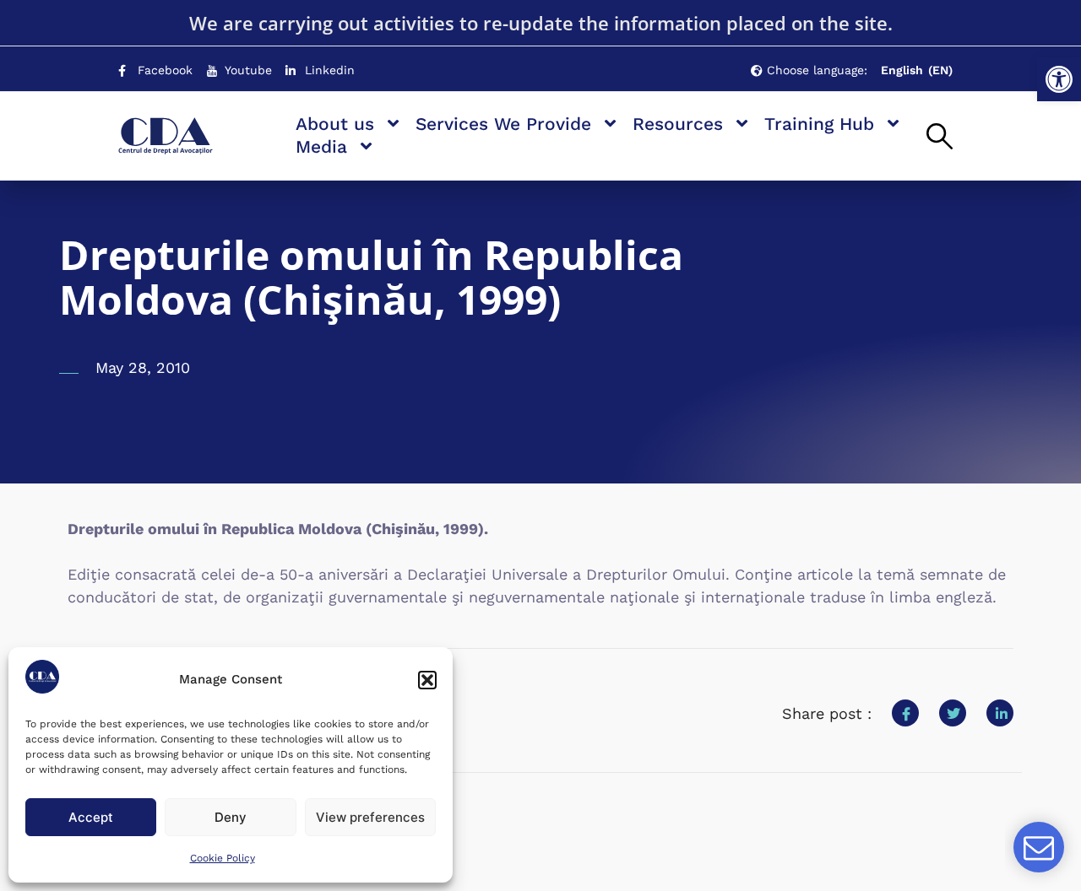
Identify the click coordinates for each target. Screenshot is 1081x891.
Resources (678, 123)
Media (321, 146)
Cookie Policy (222, 858)
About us (335, 123)
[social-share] (905, 712)
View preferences (370, 817)
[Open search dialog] (939, 137)
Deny (231, 817)
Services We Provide (503, 123)
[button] (1059, 79)
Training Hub (819, 123)
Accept (90, 817)
